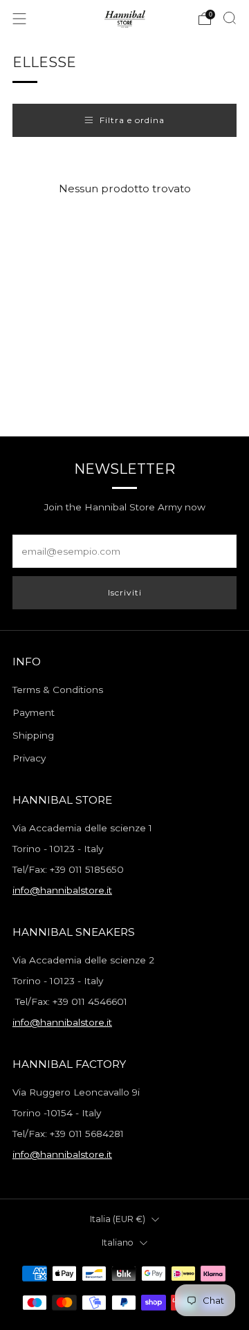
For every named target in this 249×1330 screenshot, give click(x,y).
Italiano (117, 1242)
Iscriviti (125, 592)
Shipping (33, 735)
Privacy (29, 758)
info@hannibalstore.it (62, 890)
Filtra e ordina (132, 120)
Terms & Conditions (57, 689)
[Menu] (19, 19)
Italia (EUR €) (117, 1219)
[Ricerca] (230, 18)
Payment (33, 712)
